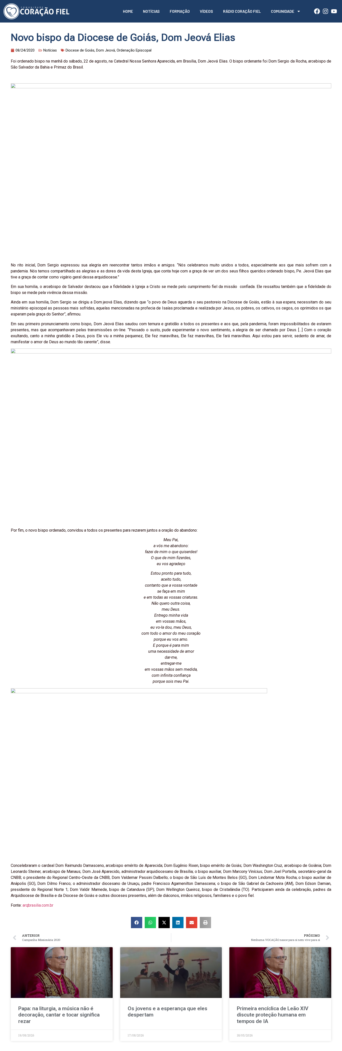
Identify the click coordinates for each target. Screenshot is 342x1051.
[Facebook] (317, 11)
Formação (180, 11)
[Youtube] (334, 11)
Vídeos (206, 11)
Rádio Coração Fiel (242, 11)
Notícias (151, 11)
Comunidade (282, 11)
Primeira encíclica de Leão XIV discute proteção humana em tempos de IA (272, 1014)
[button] (136, 922)
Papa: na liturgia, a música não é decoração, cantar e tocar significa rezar (59, 1014)
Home (128, 11)
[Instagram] (325, 11)
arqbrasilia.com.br (38, 905)
